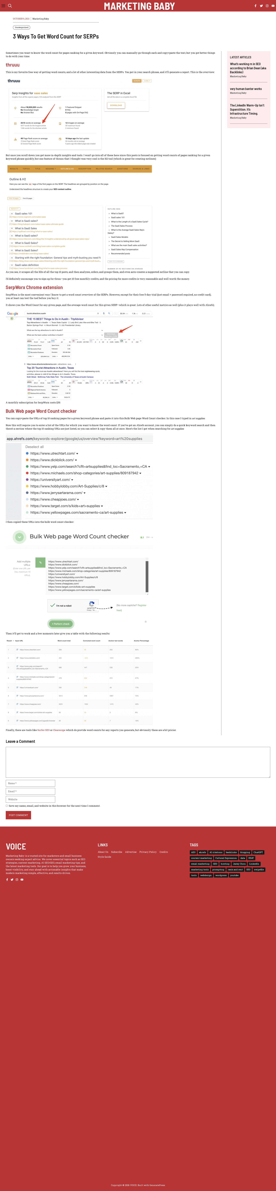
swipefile (259, 869)
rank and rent (235, 869)
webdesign (206, 875)
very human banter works (246, 89)
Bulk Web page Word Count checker (41, 411)
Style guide (104, 856)
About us (103, 851)
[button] (10, 5)
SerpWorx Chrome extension (34, 287)
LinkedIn (254, 863)
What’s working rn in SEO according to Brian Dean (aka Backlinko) (248, 68)
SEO (248, 869)
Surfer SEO (43, 730)
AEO (193, 852)
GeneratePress (157, 1185)
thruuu (13, 64)
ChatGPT (258, 852)
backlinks (231, 852)
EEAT (251, 858)
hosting (225, 863)
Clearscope (59, 730)
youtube (234, 875)
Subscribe (116, 851)
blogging (245, 852)
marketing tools (200, 869)
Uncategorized (21, 27)
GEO (215, 863)
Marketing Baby (139, 5)
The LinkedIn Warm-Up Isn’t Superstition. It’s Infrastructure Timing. (247, 109)
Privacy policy (148, 851)
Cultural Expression (226, 858)
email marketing (200, 863)
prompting (218, 869)
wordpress (221, 875)
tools (194, 875)
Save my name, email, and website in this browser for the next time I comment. (54, 805)
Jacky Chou (239, 863)
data (242, 858)
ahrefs (202, 852)
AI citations (216, 852)
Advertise (131, 851)
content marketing (201, 858)
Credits (164, 851)
